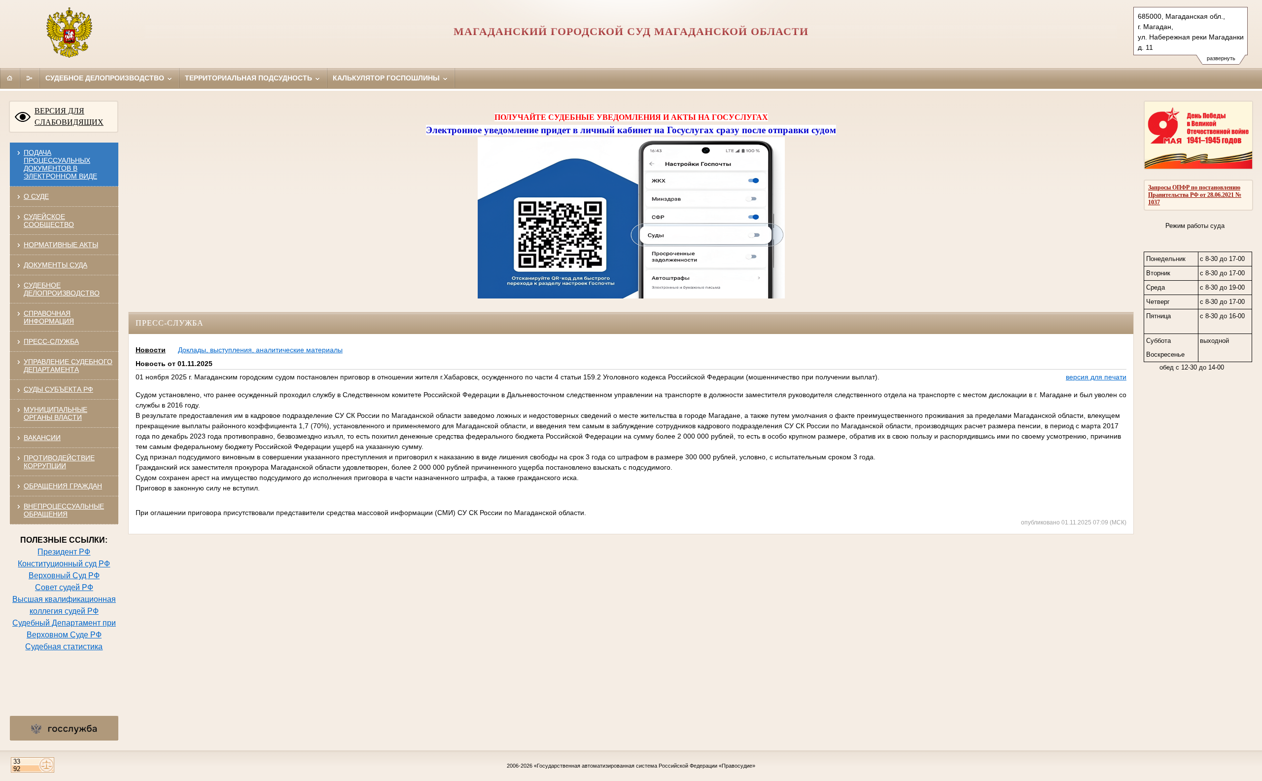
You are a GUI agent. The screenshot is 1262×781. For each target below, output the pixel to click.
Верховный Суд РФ (64, 575)
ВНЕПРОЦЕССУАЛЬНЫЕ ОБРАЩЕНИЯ (64, 510)
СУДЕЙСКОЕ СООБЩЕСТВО (49, 220)
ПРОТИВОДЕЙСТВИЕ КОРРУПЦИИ (59, 462)
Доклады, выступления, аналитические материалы (260, 350)
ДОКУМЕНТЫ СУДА (55, 265)
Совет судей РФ (64, 587)
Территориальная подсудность (249, 78)
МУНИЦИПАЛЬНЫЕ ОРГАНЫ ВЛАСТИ (55, 413)
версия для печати (1096, 377)
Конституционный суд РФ (64, 563)
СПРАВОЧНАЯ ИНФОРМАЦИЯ (49, 317)
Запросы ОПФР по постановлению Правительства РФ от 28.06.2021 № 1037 (1194, 195)
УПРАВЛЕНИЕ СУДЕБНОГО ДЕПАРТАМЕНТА (68, 365)
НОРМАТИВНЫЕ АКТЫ (61, 245)
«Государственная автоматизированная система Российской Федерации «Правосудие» (644, 766)
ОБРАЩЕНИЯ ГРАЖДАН (63, 486)
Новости (151, 350)
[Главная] (10, 78)
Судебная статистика (64, 646)
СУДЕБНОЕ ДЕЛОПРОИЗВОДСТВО (62, 289)
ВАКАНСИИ (42, 438)
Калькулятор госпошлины (387, 78)
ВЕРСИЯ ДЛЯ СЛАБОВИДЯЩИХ (69, 116)
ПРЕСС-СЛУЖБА (51, 341)
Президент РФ (63, 552)
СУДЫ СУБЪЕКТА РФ (58, 389)
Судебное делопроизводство (105, 78)
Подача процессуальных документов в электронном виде (60, 164)
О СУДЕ (36, 196)
